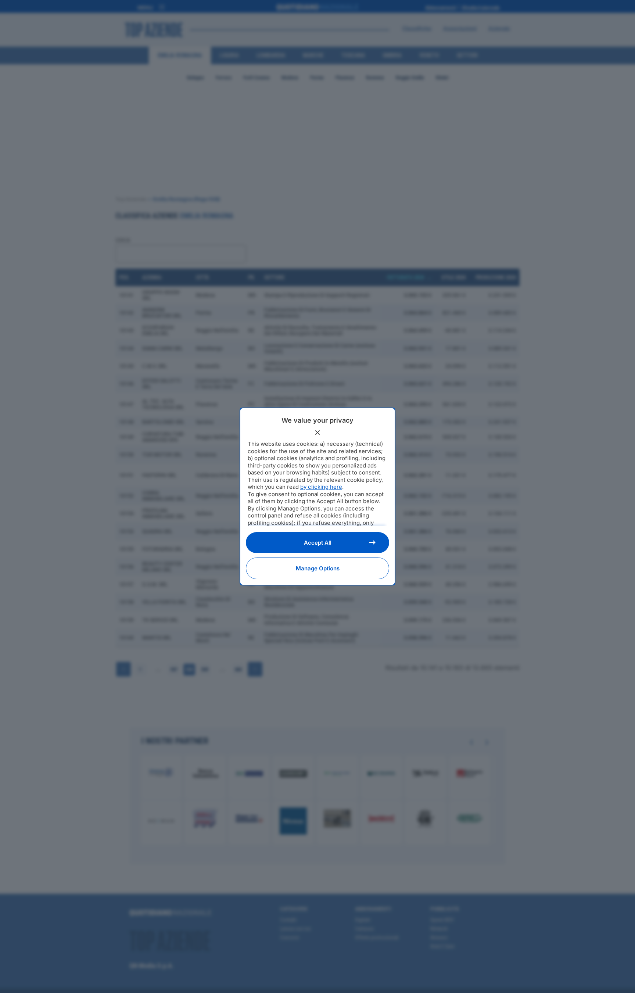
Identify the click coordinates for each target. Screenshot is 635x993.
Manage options (318, 568)
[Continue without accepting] (317, 432)
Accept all (317, 542)
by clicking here (321, 486)
